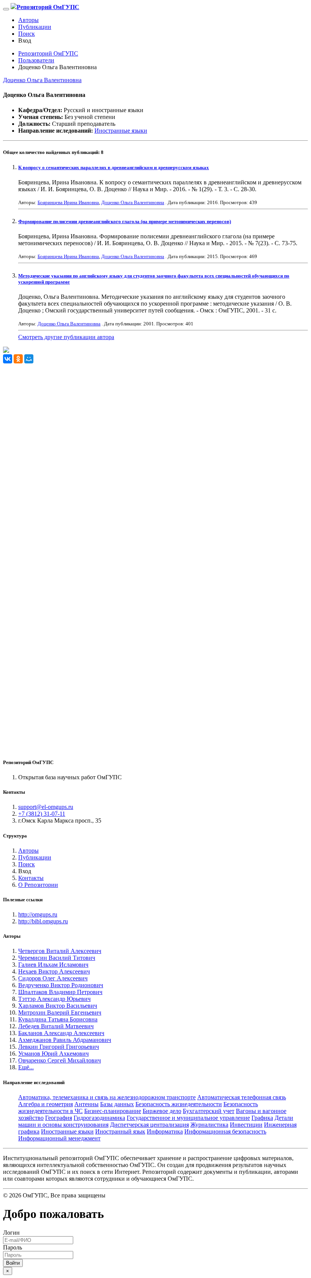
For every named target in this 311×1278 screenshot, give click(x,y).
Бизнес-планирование (112, 1111)
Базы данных (117, 1104)
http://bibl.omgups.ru (43, 921)
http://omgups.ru (37, 914)
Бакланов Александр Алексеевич (61, 1033)
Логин (11, 1232)
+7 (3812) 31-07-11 (41, 813)
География (58, 1118)
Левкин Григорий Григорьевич (58, 1046)
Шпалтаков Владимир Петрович (60, 992)
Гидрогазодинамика (99, 1118)
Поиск (26, 33)
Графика (262, 1118)
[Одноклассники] (18, 358)
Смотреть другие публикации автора (66, 337)
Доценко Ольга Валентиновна (42, 80)
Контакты (31, 878)
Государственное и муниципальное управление (188, 1118)
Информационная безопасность (225, 1131)
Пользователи (36, 60)
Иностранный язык (120, 1131)
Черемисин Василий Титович (56, 958)
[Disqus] (155, 458)
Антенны (86, 1104)
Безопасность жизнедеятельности (178, 1104)
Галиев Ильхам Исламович (53, 964)
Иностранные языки (120, 130)
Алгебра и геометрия (45, 1104)
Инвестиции (246, 1124)
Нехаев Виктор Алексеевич (54, 971)
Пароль (12, 1247)
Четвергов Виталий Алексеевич (59, 951)
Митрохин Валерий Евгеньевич (59, 1012)
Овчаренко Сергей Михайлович (59, 1060)
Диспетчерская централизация (149, 1124)
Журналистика (209, 1124)
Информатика (165, 1131)
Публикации (34, 27)
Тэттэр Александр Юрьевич (54, 999)
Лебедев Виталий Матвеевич (56, 1026)
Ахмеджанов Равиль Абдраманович (64, 1040)
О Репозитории (38, 885)
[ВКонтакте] (7, 358)
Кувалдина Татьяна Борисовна (57, 1019)
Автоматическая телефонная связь (241, 1097)
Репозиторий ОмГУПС (48, 53)
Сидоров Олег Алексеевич (53, 978)
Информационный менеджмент (59, 1138)
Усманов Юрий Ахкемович (53, 1053)
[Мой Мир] (28, 358)
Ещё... (26, 1067)
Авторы (28, 20)
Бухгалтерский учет (208, 1111)
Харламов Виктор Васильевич (57, 1005)
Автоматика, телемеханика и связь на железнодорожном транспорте (107, 1097)
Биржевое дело (162, 1111)
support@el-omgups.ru (45, 807)
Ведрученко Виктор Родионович (60, 985)
